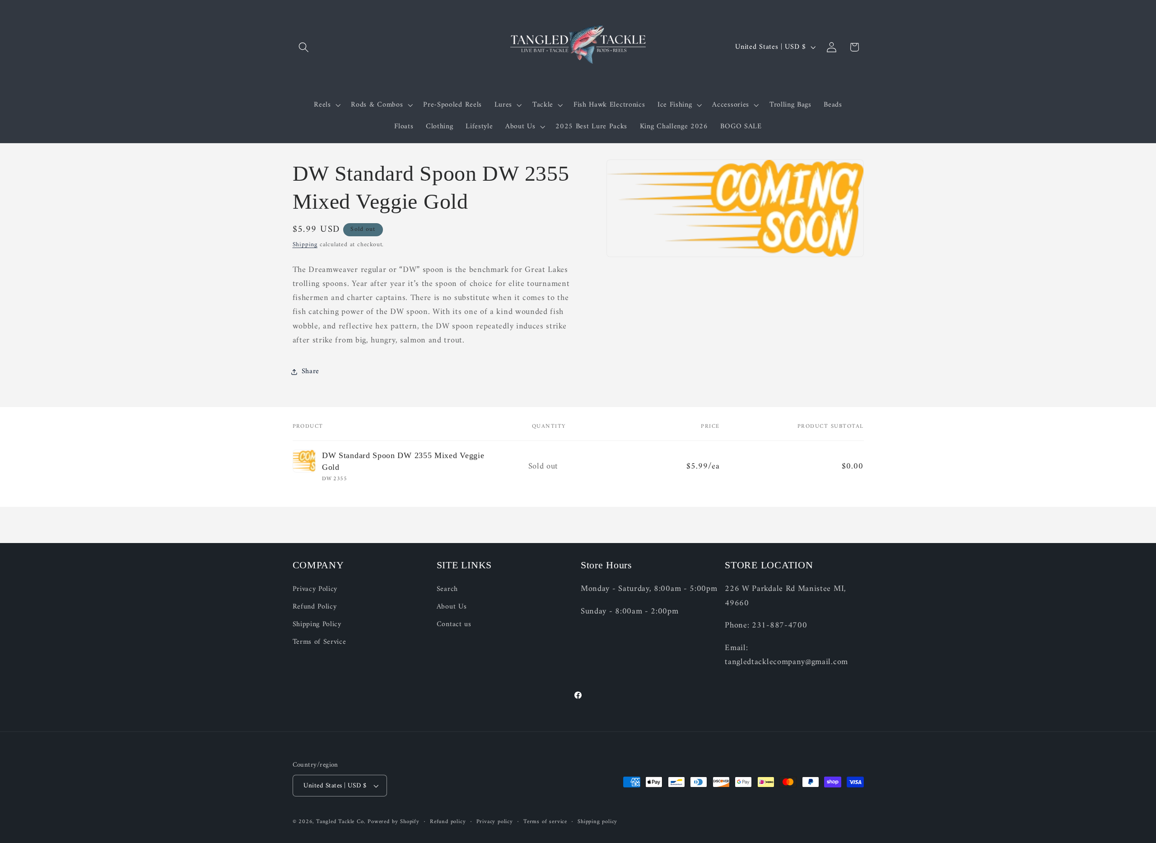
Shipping (305, 244)
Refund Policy (315, 607)
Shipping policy (597, 821)
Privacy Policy (315, 590)
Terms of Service (319, 642)
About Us (452, 607)
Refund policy (448, 821)
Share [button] (310, 371)
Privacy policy (494, 821)
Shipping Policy (317, 624)
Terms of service (545, 821)
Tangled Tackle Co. (341, 822)
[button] (304, 47)
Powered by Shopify (394, 822)
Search (447, 590)
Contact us (454, 624)
